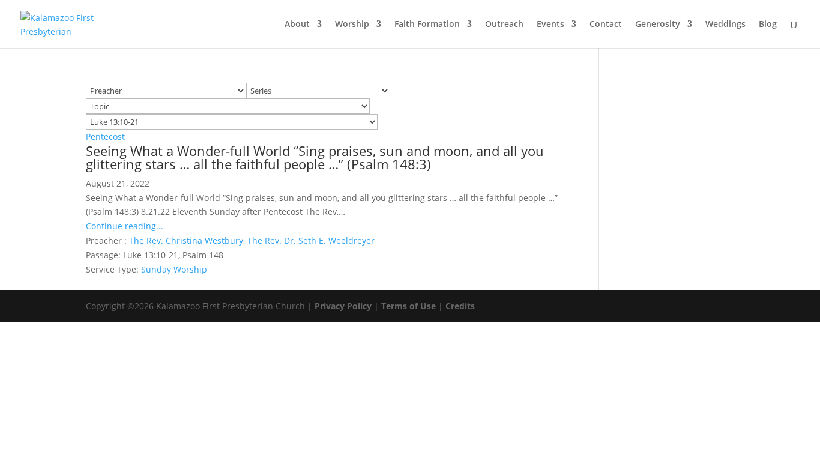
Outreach (504, 24)
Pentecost (105, 136)
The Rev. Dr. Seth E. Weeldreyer (311, 240)
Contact (605, 24)
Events (550, 24)
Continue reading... (124, 226)
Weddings (725, 24)
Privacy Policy (343, 306)
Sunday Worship (174, 269)
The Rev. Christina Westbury (186, 240)
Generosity (657, 24)
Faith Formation (427, 24)
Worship (352, 24)
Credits (460, 306)
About (297, 24)
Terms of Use (408, 306)
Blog (768, 24)
